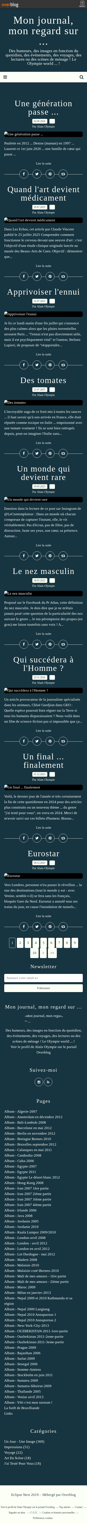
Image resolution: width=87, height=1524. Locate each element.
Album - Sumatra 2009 (21, 1381)
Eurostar (44, 853)
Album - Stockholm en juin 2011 (28, 1375)
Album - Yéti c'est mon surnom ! (28, 1402)
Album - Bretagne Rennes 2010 (27, 1139)
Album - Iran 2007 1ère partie (26, 1188)
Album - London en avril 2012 (27, 1249)
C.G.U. (34, 1512)
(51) (17, 1447)
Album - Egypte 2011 (20, 1172)
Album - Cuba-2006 (19, 1161)
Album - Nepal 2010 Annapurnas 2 (30, 1320)
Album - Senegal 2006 (21, 1364)
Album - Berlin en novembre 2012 (29, 1133)
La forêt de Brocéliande (21, 1408)
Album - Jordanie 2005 (21, 1221)
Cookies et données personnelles (58, 1512)
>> (52, 953)
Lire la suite (43, 163)
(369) (24, 1442)
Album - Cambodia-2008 (22, 1155)
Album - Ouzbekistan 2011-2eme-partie (34, 1337)
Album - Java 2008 (18, 1216)
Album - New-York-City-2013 (26, 1326)
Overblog (69, 1495)
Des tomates (43, 380)
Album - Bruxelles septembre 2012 (30, 1144)
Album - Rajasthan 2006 (22, 1353)
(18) (17, 1458)
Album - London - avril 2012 (25, 1243)
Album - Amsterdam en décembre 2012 (33, 1117)
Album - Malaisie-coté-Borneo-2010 (31, 1271)
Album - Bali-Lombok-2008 (25, 1122)
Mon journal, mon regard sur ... (43, 30)
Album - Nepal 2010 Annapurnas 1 (30, 1315)
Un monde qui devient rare (43, 473)
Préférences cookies (43, 1518)
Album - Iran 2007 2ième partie (27, 1194)
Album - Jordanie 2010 (21, 1227)
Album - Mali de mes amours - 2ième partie (36, 1282)
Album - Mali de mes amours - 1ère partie (35, 1276)
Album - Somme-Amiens (22, 1370)
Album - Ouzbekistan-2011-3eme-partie (34, 1342)
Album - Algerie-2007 (20, 1111)
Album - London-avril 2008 (25, 1238)
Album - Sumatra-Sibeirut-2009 (28, 1386)
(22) (13, 1453)
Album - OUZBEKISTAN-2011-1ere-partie (36, 1331)
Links (8, 1413)
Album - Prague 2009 (20, 1348)
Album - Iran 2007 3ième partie (27, 1199)
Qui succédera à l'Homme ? (43, 664)
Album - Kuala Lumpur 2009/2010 (30, 1232)
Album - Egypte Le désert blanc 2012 (32, 1177)
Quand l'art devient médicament (43, 194)
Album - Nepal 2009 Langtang (27, 1309)
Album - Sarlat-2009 (19, 1359)
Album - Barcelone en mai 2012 (28, 1128)
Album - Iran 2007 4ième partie (27, 1205)
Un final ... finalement (43, 761)
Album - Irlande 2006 (20, 1210)
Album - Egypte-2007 (20, 1166)
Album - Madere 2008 (20, 1260)
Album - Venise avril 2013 (24, 1397)
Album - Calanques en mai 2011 (28, 1150)
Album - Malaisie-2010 (21, 1265)
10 (34, 953)
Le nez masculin (44, 571)
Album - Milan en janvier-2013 (27, 1293)
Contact (79, 1507)
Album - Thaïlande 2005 (22, 1391)
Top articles (65, 1507)
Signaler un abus (17, 1512)
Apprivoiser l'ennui (43, 291)
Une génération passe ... (43, 108)
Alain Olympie (46, 1047)
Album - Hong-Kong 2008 (24, 1183)
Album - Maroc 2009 (19, 1287)
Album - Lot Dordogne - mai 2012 (29, 1254)
